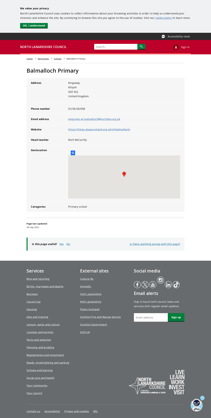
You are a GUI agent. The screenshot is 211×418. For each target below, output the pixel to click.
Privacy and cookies (76, 411)
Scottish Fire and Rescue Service (100, 317)
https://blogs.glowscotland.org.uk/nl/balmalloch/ (99, 129)
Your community (37, 385)
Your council (34, 393)
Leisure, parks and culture (43, 324)
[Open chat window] (198, 404)
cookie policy (163, 18)
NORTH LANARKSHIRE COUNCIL (43, 47)
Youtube (152, 285)
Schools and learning (40, 370)
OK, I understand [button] (34, 25)
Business (32, 294)
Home (30, 58)
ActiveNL (85, 286)
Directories (43, 58)
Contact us (33, 411)
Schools (58, 58)
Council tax (33, 301)
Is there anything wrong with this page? (155, 244)
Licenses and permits (40, 332)
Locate (73, 153)
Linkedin (168, 285)
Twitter (145, 285)
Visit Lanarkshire (90, 294)
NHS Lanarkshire (90, 301)
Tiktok (175, 285)
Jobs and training (37, 317)
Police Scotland (89, 309)
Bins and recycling (38, 279)
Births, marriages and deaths (45, 286)
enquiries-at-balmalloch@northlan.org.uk (94, 119)
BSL (95, 411)
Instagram (160, 280)
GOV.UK (85, 332)
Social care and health (40, 378)
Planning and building (40, 347)
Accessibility (52, 411)
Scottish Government (93, 324)
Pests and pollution (39, 340)
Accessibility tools (179, 36)
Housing (32, 309)
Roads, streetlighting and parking (48, 362)
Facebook (137, 285)
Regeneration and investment (45, 355)
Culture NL (87, 279)
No (68, 244)
